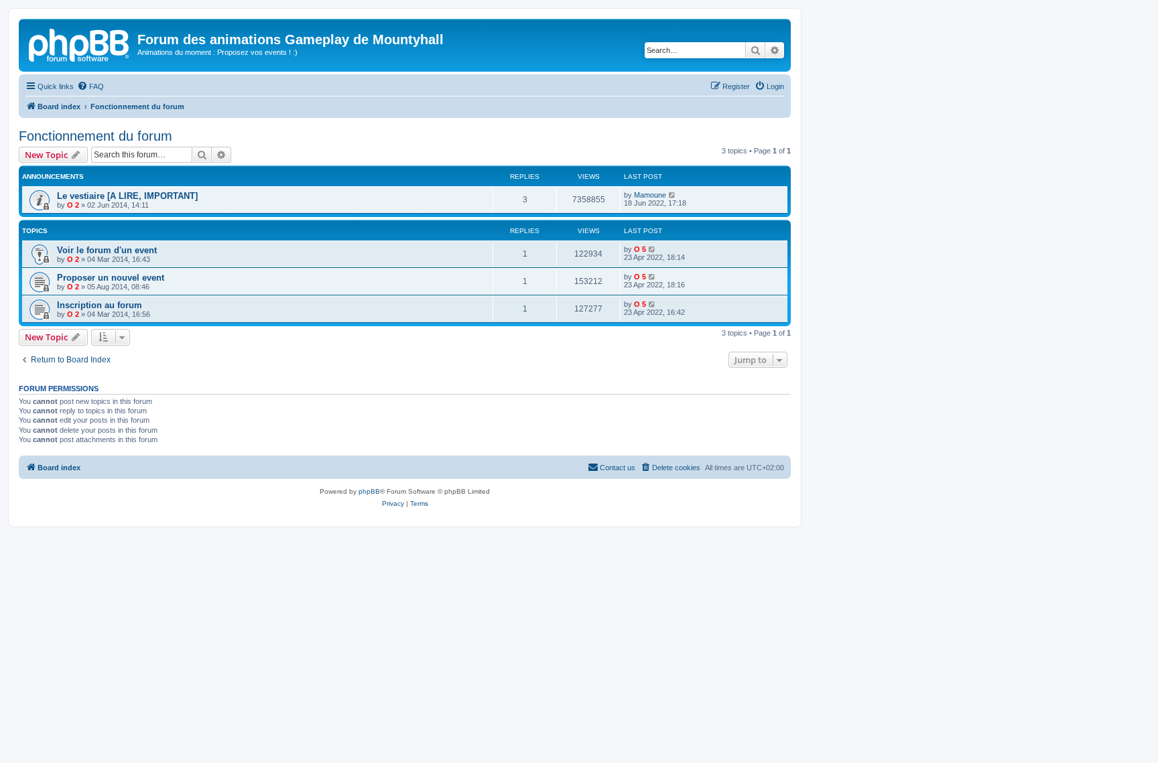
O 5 (640, 249)
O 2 (73, 205)
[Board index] (79, 43)
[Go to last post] (672, 195)
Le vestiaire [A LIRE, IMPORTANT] (127, 196)
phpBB (369, 491)
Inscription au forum (99, 305)
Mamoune (650, 195)
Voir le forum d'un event (107, 250)
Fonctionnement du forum (95, 136)
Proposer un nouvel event (110, 278)
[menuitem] (90, 86)
